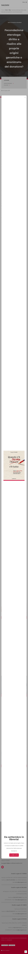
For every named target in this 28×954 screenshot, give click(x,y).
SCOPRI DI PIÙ (14, 855)
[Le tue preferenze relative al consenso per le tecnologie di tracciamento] (25, 951)
